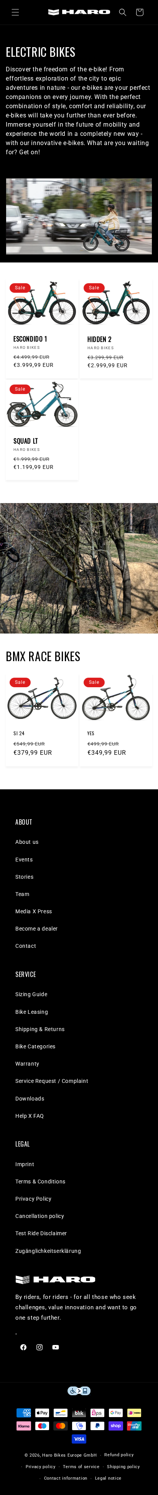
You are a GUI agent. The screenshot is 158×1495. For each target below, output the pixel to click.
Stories (24, 877)
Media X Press (33, 911)
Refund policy (118, 1454)
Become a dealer (36, 929)
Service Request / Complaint (51, 1081)
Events (24, 859)
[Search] (122, 12)
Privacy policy (41, 1466)
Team (22, 894)
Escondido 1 (30, 339)
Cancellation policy (39, 1216)
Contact (25, 946)
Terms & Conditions (40, 1181)
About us (27, 842)
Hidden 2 (99, 339)
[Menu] (15, 12)
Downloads (29, 1099)
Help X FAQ (29, 1116)
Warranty (27, 1064)
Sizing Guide (31, 994)
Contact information (65, 1478)
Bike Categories (35, 1046)
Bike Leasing (31, 1012)
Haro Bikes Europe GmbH (69, 1455)
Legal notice (108, 1478)
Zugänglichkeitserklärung (48, 1251)
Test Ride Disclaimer (41, 1233)
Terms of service (81, 1466)
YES (91, 733)
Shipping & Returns (40, 1029)
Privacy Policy (33, 1199)
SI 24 (19, 733)
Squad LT (25, 441)
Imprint (24, 1164)
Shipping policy (123, 1466)
